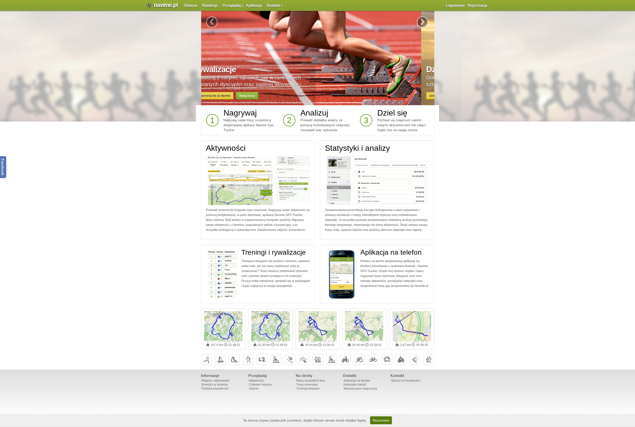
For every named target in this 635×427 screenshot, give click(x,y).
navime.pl (166, 5)
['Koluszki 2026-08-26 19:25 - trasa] (317, 326)
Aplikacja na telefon (391, 252)
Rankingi (210, 5)
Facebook (3, 166)
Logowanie (455, 5)
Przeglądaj (231, 5)
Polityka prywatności (215, 388)
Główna (190, 5)
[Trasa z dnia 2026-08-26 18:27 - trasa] (412, 326)
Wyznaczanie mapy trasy (360, 388)
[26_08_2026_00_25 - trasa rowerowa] (270, 326)
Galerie (254, 388)
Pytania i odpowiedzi (215, 380)
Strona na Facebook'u (405, 380)
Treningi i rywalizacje (273, 252)
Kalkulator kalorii (355, 384)
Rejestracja (477, 5)
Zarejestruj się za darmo (226, 95)
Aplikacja (254, 5)
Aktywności (226, 148)
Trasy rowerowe (307, 384)
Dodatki (273, 5)
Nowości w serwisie (214, 384)
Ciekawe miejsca (260, 384)
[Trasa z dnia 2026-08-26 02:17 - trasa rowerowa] (223, 326)
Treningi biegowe (308, 388)
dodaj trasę (260, 95)
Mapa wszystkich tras (310, 380)
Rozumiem (381, 420)
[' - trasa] (364, 326)
